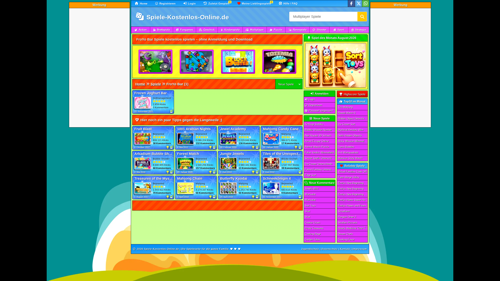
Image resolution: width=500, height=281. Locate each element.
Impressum (360, 249)
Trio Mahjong (345, 107)
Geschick (209, 29)
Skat (307, 211)
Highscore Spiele (354, 94)
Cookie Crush (312, 222)
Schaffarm (344, 211)
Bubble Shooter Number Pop (320, 129)
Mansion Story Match (350, 158)
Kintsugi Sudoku (314, 124)
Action (143, 29)
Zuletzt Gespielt (218, 3)
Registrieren (167, 3)
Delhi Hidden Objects (350, 135)
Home (143, 3)
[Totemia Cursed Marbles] (279, 62)
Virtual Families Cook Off (352, 171)
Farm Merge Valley (348, 177)
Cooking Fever (346, 239)
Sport (341, 29)
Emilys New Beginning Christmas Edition (353, 194)
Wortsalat (310, 194)
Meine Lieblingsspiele (256, 3)
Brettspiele (163, 29)
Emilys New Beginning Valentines (353, 182)
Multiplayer (257, 29)
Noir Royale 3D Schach (318, 135)
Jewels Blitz (312, 188)
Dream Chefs (345, 233)
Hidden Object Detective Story (353, 118)
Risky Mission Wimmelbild (353, 141)
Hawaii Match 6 (346, 112)
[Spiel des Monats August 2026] (335, 86)
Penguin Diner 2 (347, 216)
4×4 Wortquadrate (348, 152)
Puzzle (278, 29)
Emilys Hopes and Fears (352, 205)
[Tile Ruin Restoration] (197, 62)
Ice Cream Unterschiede (318, 163)
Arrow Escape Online (317, 141)
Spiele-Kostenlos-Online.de (187, 17)
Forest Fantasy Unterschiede (320, 169)
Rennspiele (299, 29)
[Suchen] (362, 16)
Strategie (360, 29)
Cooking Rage (313, 233)
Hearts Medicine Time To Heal (353, 228)
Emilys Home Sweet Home (353, 199)
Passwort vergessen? (320, 110)
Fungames (186, 29)
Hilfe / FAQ (290, 3)
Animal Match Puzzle (317, 146)
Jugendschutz (310, 249)
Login (191, 3)
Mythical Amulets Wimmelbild (353, 129)
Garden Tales (312, 239)
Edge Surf (310, 175)
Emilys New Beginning (350, 188)
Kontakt (345, 249)
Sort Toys (310, 205)
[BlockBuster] (238, 62)
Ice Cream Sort (346, 124)
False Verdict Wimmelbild (319, 152)
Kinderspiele (232, 29)
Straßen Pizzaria (347, 222)
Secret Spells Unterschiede (320, 158)
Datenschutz (329, 249)
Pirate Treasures (314, 228)
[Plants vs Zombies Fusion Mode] (155, 62)
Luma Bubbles (346, 146)
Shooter (321, 29)
